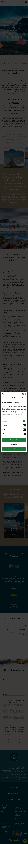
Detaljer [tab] (14, 397)
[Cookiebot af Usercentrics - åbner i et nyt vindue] (20, 394)
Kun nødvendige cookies (14, 448)
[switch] (24, 425)
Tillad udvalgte (14, 444)
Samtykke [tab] (5, 397)
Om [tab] (23, 397)
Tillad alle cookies (14, 439)
